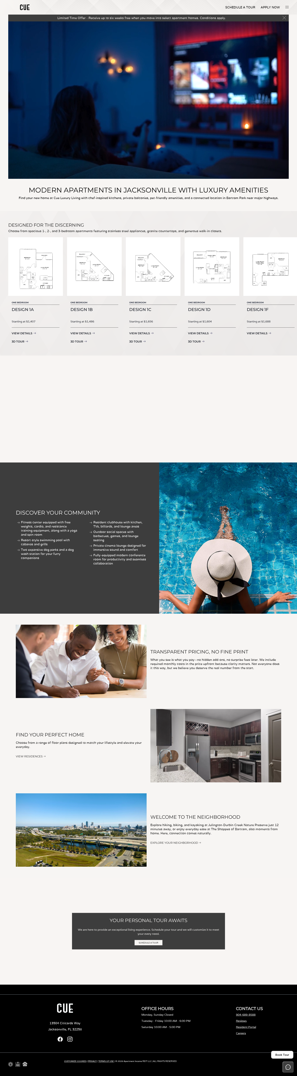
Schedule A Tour (240, 7)
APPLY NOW (270, 7)
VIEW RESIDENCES (29, 756)
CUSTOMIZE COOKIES (75, 1061)
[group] (35, 291)
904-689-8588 (246, 1015)
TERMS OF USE (106, 1061)
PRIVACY (92, 1061)
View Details (22, 333)
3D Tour (18, 341)
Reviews (241, 1021)
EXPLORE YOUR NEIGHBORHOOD (174, 842)
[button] (287, 7)
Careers (241, 1033)
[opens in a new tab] (60, 1040)
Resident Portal (246, 1027)
